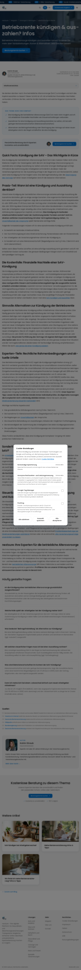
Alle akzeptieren (57, 519)
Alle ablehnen (24, 519)
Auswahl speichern (40, 519)
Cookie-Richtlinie (48, 459)
